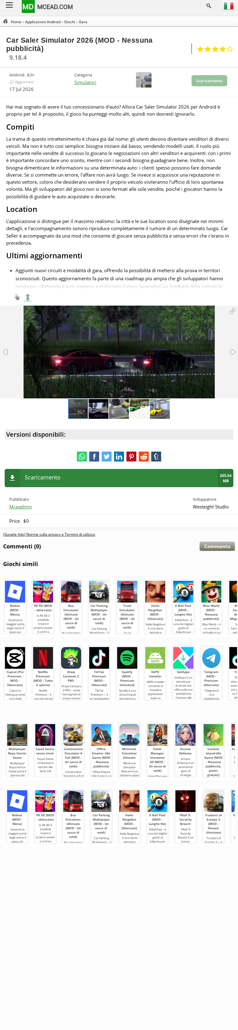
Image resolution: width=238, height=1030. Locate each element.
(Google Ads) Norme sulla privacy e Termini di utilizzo (49, 534)
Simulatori (85, 82)
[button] (232, 311)
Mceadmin (20, 507)
